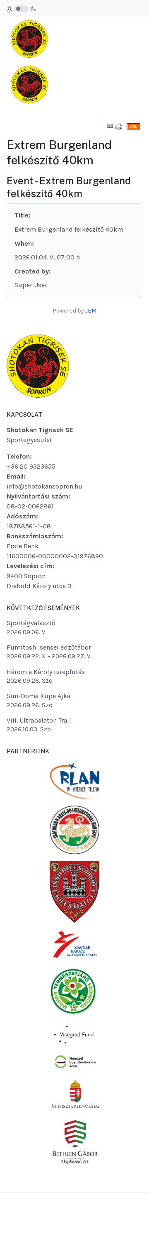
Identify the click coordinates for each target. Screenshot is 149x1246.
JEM (90, 310)
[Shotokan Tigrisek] (29, 61)
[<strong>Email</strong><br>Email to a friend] (110, 126)
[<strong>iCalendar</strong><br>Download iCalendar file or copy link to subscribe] (133, 126)
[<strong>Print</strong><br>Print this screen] (118, 126)
